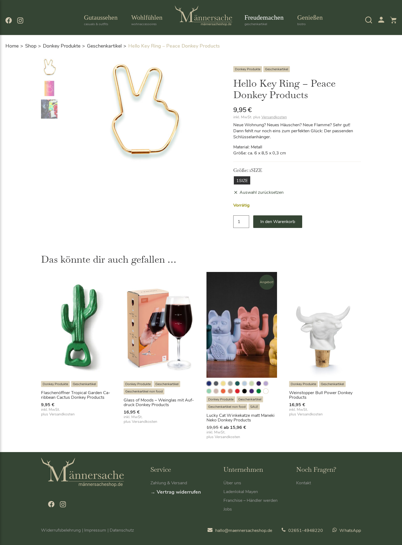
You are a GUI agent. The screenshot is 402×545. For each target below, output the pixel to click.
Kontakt (303, 483)
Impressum (95, 530)
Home (12, 46)
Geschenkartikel (104, 46)
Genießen (310, 20)
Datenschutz (122, 530)
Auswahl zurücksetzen (262, 192)
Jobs (227, 509)
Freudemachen (264, 20)
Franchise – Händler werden (250, 500)
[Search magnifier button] (359, 35)
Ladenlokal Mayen (240, 492)
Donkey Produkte (61, 46)
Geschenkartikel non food (144, 391)
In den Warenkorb (277, 222)
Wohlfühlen (146, 20)
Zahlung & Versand (168, 483)
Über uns (232, 483)
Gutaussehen (101, 20)
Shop (30, 46)
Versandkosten (274, 117)
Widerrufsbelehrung (61, 530)
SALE (254, 407)
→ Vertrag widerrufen (175, 492)
